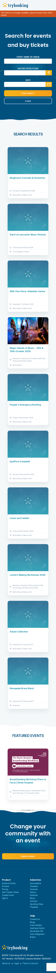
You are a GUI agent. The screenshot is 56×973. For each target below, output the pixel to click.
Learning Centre (37, 928)
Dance (33, 892)
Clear (28, 101)
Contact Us (35, 919)
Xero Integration (37, 934)
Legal (16, 963)
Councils (34, 889)
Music (32, 898)
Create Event (28, 856)
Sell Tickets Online (10, 892)
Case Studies (36, 925)
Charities (34, 886)
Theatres (34, 907)
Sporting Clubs (36, 904)
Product (5, 886)
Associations (35, 883)
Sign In (5, 898)
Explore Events (8, 883)
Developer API (36, 931)
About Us (6, 963)
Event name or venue (28, 57)
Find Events (28, 93)
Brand (32, 937)
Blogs (32, 922)
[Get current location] (49, 72)
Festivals (34, 895)
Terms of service (30, 963)
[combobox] (28, 72)
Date (28, 80)
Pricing (5, 889)
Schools (33, 901)
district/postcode (28, 68)
